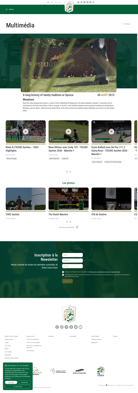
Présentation (9, 339)
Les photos (68, 183)
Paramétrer (24, 382)
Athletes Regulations (11, 358)
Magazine (94, 342)
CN (60, 2)
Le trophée (8, 352)
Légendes (8, 355)
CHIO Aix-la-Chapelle (33, 342)
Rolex (6, 349)
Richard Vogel (11, 158)
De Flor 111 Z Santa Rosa (113, 162)
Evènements (30, 336)
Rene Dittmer (54, 158)
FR (48, 2)
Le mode (7, 345)
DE (56, 2)
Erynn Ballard (97, 162)
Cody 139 (65, 158)
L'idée (6, 342)
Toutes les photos (67, 227)
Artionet (111, 385)
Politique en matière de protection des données (104, 272)
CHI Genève (30, 350)
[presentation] (67, 172)
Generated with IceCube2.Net (124, 385)
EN (52, 2)
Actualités (73, 336)
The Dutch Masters (32, 339)
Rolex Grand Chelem (11, 336)
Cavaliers (51, 336)
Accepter (11, 382)
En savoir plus (18, 386)
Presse (115, 336)
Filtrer (127, 24)
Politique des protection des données (39, 387)
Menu (11, 9)
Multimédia (95, 336)
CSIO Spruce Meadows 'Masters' (33, 346)
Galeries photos (96, 339)
